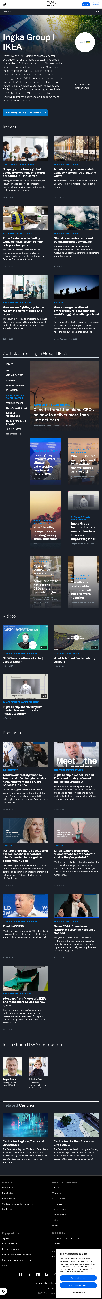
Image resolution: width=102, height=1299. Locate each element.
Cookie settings (78, 1292)
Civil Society (12, 390)
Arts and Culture (14, 375)
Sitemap (51, 1288)
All (7, 370)
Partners (7, 11)
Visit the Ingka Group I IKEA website (23, 112)
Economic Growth (15, 403)
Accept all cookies (78, 1278)
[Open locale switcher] (3, 1291)
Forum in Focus (13, 429)
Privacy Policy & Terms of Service (51, 1283)
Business (10, 380)
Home (96, 11)
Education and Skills (16, 408)
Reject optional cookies (78, 1285)
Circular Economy (15, 385)
